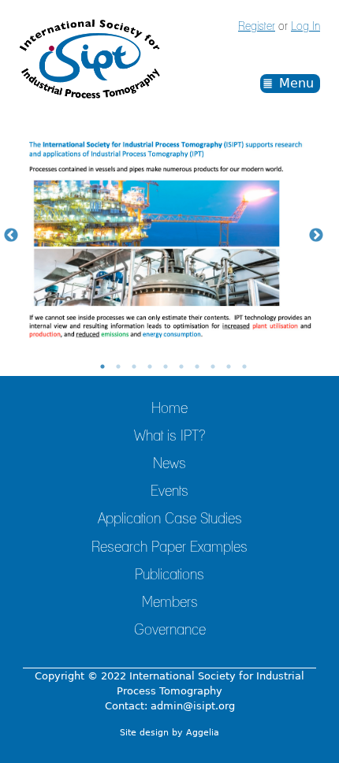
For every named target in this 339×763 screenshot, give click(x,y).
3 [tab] (134, 366)
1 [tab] (102, 366)
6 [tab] (181, 366)
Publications (169, 575)
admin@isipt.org (193, 706)
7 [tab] (197, 366)
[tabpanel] (169, 235)
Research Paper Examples (169, 548)
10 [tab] (244, 366)
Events (169, 492)
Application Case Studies (170, 519)
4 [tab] (150, 366)
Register (256, 26)
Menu (296, 83)
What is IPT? (169, 437)
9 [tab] (229, 366)
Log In (305, 26)
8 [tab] (213, 366)
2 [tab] (118, 366)
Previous (11, 236)
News (169, 464)
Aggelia (202, 733)
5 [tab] (165, 366)
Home (169, 409)
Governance (170, 630)
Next (316, 236)
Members (170, 603)
